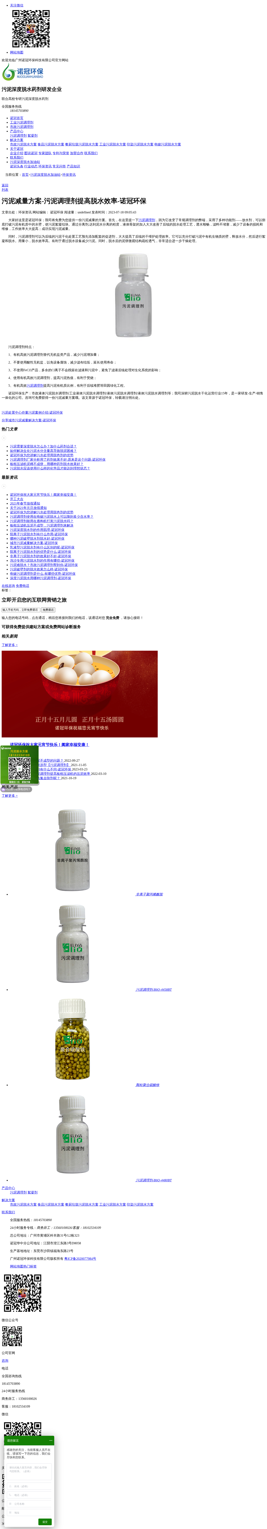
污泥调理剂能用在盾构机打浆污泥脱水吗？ (41, 521)
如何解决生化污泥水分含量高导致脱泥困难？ (43, 451)
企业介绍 (16, 153)
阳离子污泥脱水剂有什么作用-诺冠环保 (39, 534)
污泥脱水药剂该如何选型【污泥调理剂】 (40, 765)
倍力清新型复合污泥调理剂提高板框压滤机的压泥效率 (50, 773)
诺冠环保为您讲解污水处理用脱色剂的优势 (41, 455)
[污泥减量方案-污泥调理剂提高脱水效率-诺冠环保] (133, 339)
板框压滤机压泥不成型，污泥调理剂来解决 (41, 525)
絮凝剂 (33, 135)
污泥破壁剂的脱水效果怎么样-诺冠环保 (39, 569)
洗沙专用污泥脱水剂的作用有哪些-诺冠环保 (42, 560)
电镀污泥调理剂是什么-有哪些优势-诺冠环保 (43, 573)
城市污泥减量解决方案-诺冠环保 (34, 543)
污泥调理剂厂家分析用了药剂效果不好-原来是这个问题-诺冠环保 (58, 459)
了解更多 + (10, 645)
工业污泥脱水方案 (112, 144)
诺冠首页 (16, 118)
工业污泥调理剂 (21, 122)
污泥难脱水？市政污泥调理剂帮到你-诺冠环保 (44, 565)
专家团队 (45, 153)
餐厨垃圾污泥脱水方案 (81, 144)
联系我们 (91, 153)
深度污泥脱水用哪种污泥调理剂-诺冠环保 (40, 578)
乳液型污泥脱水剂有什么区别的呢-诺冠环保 (42, 547)
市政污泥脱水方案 (23, 144)
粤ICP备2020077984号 (80, 1258)
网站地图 (16, 52)
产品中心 (16, 131)
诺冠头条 (16, 166)
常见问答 (59, 166)
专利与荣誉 (61, 153)
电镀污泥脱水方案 (167, 144)
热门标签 (30, 1266)
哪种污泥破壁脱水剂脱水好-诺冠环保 (37, 538)
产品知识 (73, 166)
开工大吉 (16, 499)
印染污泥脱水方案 (140, 144)
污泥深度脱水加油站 (25, 162)
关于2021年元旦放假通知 (28, 508)
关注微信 (16, 5)
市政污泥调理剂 (21, 127)
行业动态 (31, 166)
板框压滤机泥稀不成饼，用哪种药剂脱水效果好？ (46, 464)
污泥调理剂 (18, 135)
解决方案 (16, 140)
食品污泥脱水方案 (51, 144)
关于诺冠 (16, 148)
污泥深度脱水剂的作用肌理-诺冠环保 (37, 530)
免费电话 (22, 586)
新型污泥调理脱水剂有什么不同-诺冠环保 (41, 769)
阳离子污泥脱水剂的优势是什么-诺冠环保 (40, 551)
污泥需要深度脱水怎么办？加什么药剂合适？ (43, 446)
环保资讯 (45, 166)
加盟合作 (76, 153)
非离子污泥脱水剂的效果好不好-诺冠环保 (40, 556)
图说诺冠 (31, 153)
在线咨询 (8, 586)
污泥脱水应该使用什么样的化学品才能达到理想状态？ (50, 468)
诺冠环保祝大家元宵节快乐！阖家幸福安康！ (43, 494)
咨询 (5, 1360)
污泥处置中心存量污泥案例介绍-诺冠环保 (32, 412)
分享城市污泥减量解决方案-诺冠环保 (29, 420)
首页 (25, 174)
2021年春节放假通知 (25, 503)
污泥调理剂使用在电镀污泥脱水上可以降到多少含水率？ (51, 516)
